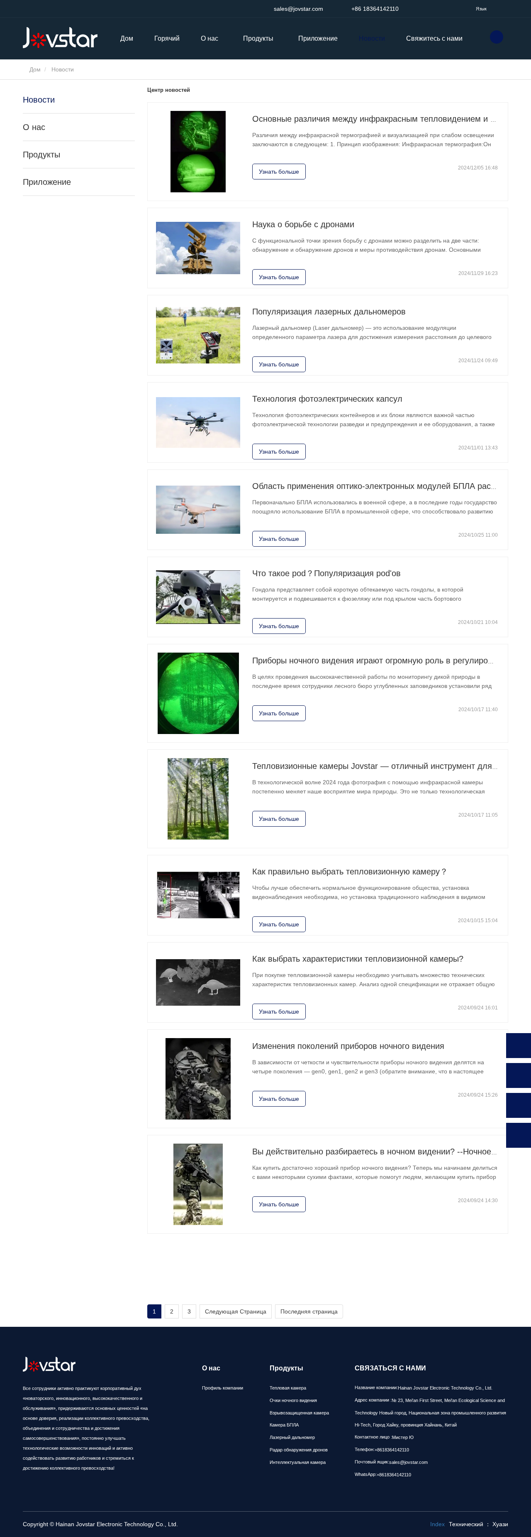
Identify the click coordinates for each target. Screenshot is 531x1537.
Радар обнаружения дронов (299, 1449)
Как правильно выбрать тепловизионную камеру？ (350, 871)
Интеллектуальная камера (298, 1462)
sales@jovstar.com (297, 8)
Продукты (41, 154)
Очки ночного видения (293, 1400)
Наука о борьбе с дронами (303, 224)
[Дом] (64, 38)
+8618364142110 (392, 1449)
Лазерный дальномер (292, 1437)
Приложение (318, 38)
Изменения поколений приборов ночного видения (348, 1046)
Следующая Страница (235, 1311)
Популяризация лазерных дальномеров (329, 311)
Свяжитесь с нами (434, 38)
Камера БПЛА (284, 1424)
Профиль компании (222, 1387)
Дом (126, 38)
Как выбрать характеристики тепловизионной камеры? (357, 958)
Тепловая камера (288, 1387)
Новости (372, 38)
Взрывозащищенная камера (299, 1412)
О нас (34, 127)
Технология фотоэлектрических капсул (327, 398)
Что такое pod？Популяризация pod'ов (326, 573)
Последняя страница (309, 1311)
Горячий (167, 38)
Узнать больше (279, 171)
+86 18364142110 (374, 8)
